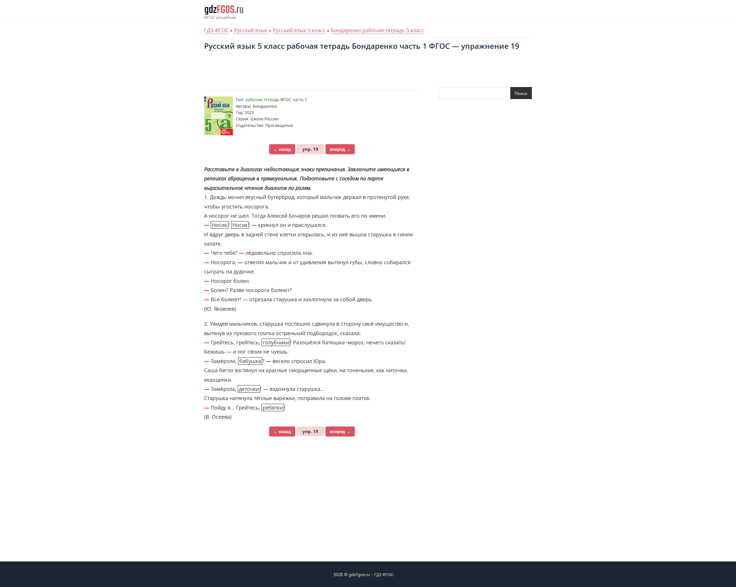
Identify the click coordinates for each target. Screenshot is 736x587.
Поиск (521, 93)
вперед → (340, 149)
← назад (282, 149)
